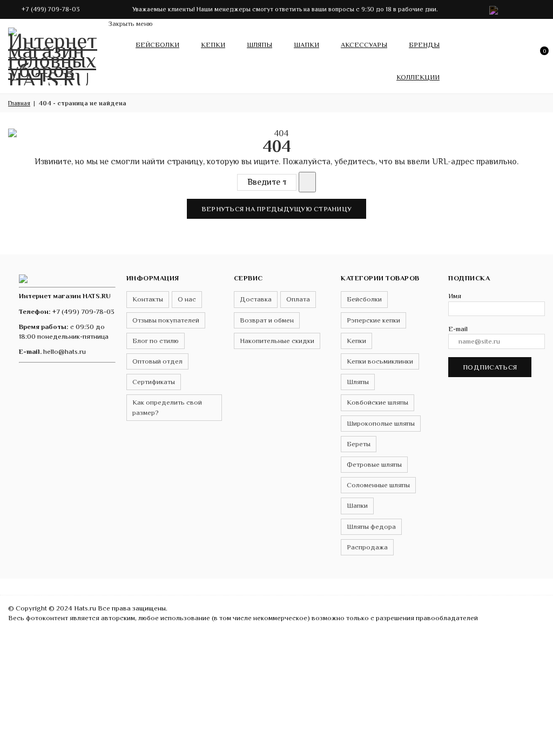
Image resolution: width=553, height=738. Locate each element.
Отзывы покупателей (165, 320)
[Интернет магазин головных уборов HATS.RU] (23, 278)
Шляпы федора (371, 526)
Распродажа (367, 547)
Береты (358, 444)
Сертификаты (153, 382)
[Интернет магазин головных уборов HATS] (54, 54)
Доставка (256, 299)
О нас (187, 299)
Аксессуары (364, 45)
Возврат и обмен (267, 320)
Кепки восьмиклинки (380, 361)
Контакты (147, 299)
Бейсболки (157, 45)
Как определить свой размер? (167, 407)
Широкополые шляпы (381, 423)
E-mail (458, 329)
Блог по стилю (155, 341)
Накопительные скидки (277, 341)
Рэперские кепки (373, 320)
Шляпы (259, 45)
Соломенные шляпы (378, 485)
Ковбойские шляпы (377, 402)
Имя (454, 296)
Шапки (306, 45)
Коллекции (418, 77)
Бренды (424, 45)
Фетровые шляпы (374, 464)
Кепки (213, 45)
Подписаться (490, 367)
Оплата (298, 299)
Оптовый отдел (157, 361)
